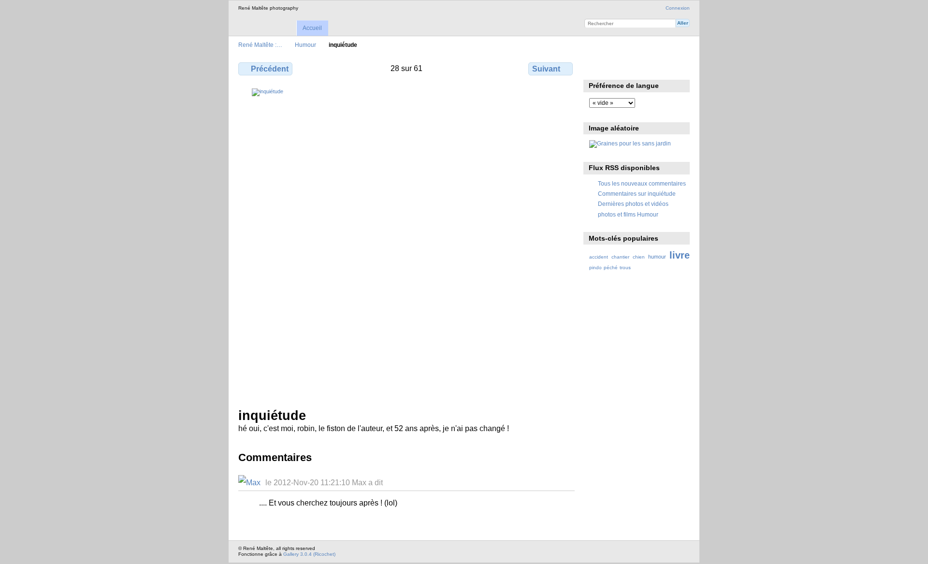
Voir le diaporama (635, 67)
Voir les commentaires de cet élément (615, 67)
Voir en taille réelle (594, 67)
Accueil (312, 28)
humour (657, 257)
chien (639, 257)
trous (625, 267)
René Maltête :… (260, 45)
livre (679, 255)
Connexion (678, 8)
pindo (595, 267)
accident (598, 257)
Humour (305, 45)
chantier (620, 257)
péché (611, 267)
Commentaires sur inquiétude (637, 193)
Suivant (546, 69)
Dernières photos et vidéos (633, 204)
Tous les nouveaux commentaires (642, 183)
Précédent (270, 69)
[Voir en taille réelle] (406, 242)
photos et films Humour (628, 214)
